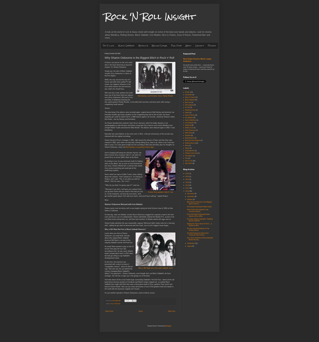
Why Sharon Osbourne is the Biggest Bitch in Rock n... (199, 203)
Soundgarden (189, 151)
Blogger (168, 326)
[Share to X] (130, 301)
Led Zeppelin (189, 123)
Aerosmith (188, 95)
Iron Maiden (189, 117)
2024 (187, 173)
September (191, 243)
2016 (187, 191)
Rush (187, 145)
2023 (187, 176)
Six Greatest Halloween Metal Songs (199, 207)
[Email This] (125, 301)
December (191, 193)
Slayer (187, 148)
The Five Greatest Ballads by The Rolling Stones (198, 229)
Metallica (143, 46)
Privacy (212, 46)
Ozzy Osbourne (115, 303)
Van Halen (188, 163)
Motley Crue (189, 128)
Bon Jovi (188, 102)
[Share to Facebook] (133, 301)
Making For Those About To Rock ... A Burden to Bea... (199, 224)
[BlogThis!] (128, 301)
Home (141, 311)
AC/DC (187, 92)
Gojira (187, 112)
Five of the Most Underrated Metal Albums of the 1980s (198, 215)
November (191, 196)
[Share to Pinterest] (135, 301)
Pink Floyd (176, 46)
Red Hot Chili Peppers (192, 140)
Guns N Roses (190, 115)
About (188, 46)
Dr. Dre (187, 107)
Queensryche (189, 138)
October (190, 199)
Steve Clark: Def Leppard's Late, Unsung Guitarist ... (198, 210)
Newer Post (109, 311)
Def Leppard (189, 105)
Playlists (188, 135)
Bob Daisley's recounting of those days (140, 147)
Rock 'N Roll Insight (150, 16)
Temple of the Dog (191, 153)
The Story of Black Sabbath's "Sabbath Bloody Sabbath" (200, 220)
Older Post (171, 311)
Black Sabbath (126, 46)
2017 (187, 188)
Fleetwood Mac (190, 110)
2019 (187, 182)
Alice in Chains (190, 97)
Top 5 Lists (108, 46)
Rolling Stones (159, 46)
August (189, 246)
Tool (186, 158)
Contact (199, 46)
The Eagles (189, 156)
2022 (187, 179)
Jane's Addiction (190, 120)
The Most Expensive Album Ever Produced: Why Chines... (198, 234)
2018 (187, 185)
